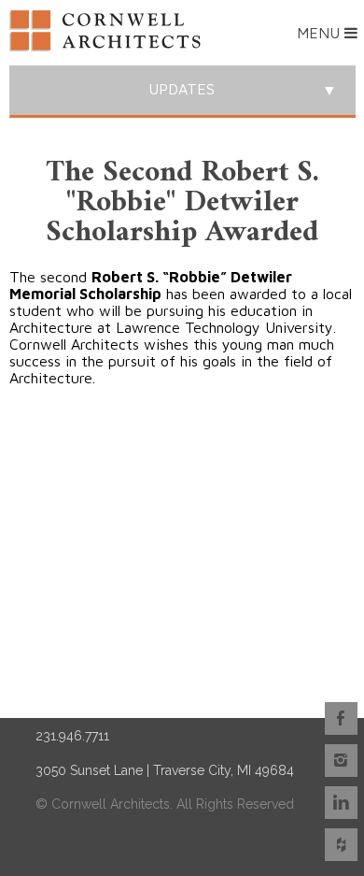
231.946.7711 (72, 735)
